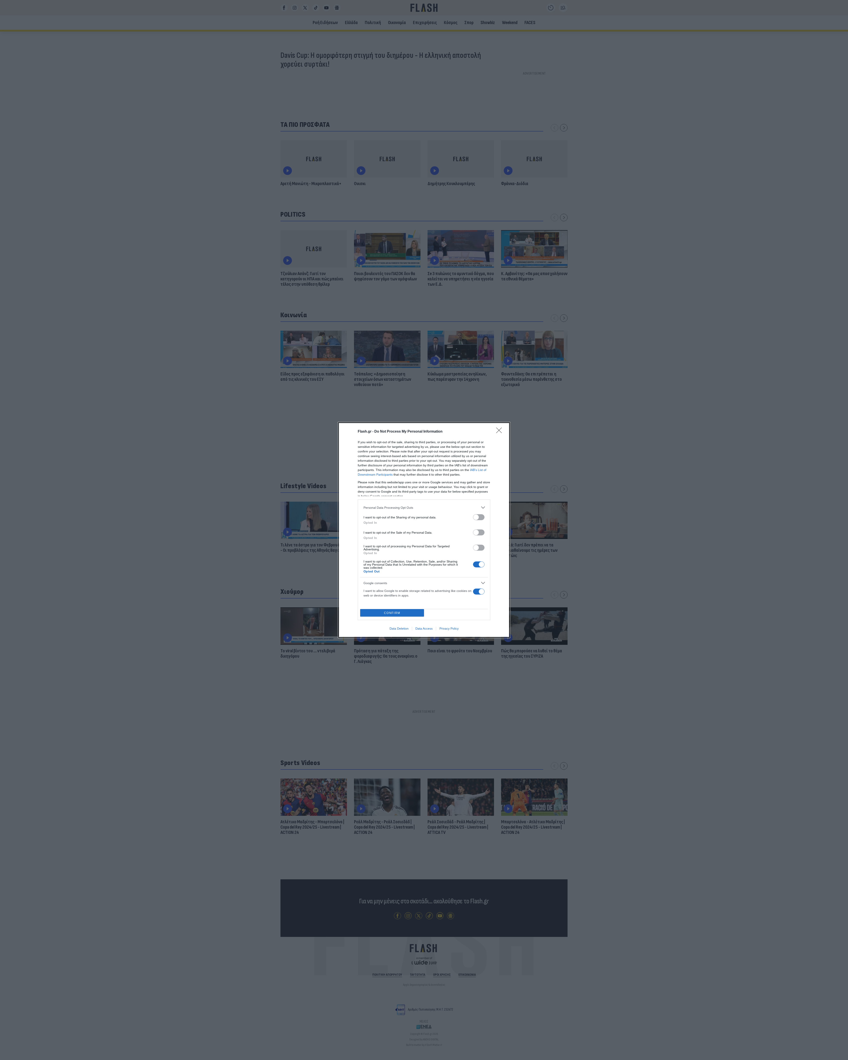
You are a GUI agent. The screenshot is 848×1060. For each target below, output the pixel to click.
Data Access (424, 628)
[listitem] (424, 507)
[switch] (479, 517)
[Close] (500, 432)
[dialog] (424, 530)
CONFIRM (392, 613)
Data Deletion (399, 628)
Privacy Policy (449, 628)
